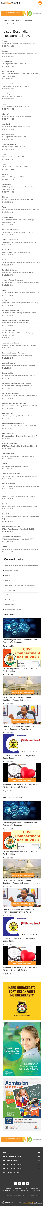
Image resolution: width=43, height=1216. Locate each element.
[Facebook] (15, 1183)
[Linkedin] (19, 1183)
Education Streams (12, 1156)
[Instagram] (23, 1183)
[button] (40, 3)
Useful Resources (12, 1173)
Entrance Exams (11, 1161)
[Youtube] (27, 1183)
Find (5, 1152)
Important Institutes (13, 1165)
